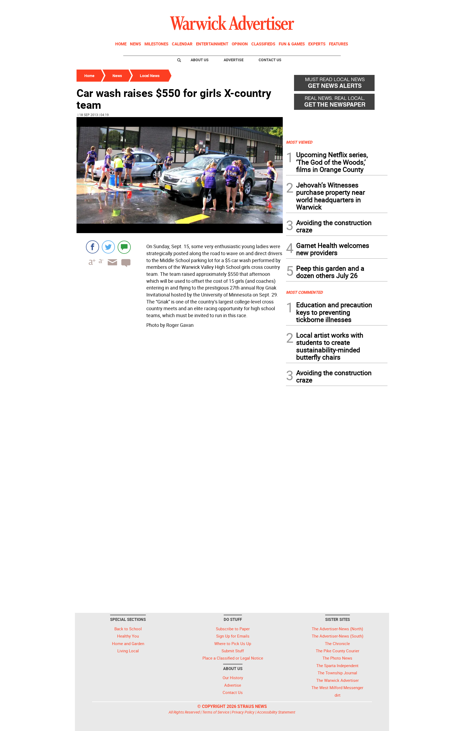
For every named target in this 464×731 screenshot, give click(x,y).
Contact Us (270, 59)
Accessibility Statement (276, 712)
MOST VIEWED (299, 142)
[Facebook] (92, 247)
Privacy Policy (243, 712)
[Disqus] (180, 405)
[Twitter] (108, 247)
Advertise (234, 59)
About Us (200, 59)
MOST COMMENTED (304, 292)
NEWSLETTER (344, 6)
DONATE (374, 6)
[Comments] (124, 247)
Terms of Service (215, 712)
